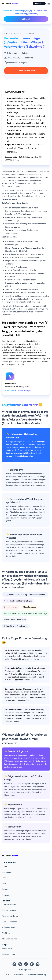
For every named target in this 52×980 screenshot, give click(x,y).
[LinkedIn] (38, 964)
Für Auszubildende (10, 916)
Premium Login (8, 954)
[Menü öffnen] (48, 3)
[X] (32, 964)
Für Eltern (6, 933)
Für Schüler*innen (9, 910)
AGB (4, 883)
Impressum (6, 872)
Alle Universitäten (9, 939)
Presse (5, 889)
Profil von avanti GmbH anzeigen (18, 390)
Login (4, 866)
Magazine (6, 895)
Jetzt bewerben (26, 19)
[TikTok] (26, 964)
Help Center (7, 948)
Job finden (39, 4)
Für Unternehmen (9, 922)
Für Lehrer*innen (9, 927)
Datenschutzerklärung (36, 974)
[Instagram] (20, 964)
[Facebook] (14, 964)
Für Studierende (9, 905)
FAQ (4, 878)
